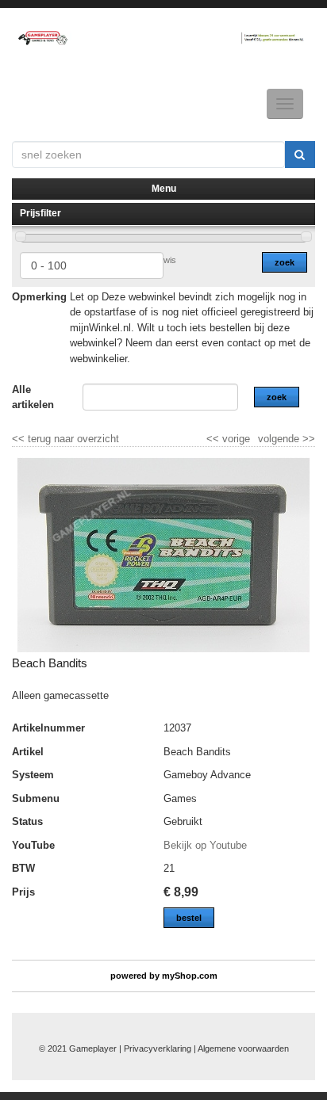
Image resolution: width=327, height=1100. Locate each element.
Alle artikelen (33, 397)
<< (214, 439)
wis (170, 260)
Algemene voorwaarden (243, 1048)
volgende (286, 439)
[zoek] (300, 154)
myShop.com (189, 975)
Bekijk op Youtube (205, 845)
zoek (284, 262)
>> (307, 439)
